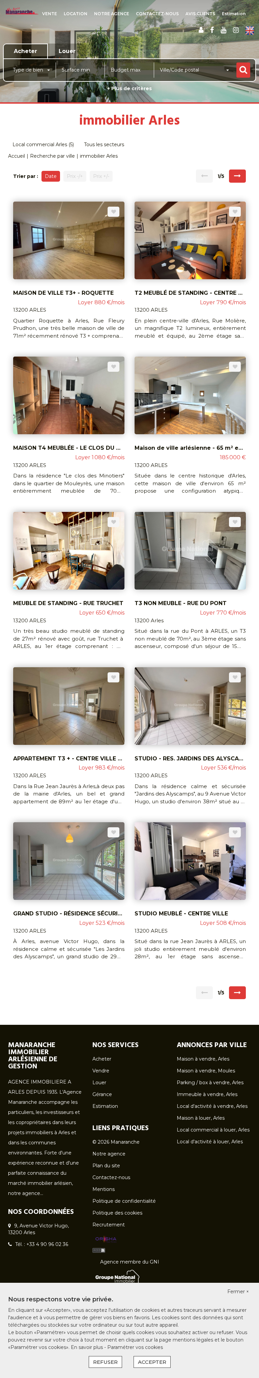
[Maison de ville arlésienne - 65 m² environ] (190, 395)
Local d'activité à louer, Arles (210, 1142)
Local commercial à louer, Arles (213, 1130)
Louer (99, 1083)
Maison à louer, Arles (201, 1118)
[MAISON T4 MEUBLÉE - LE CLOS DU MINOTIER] (68, 395)
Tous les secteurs (104, 144)
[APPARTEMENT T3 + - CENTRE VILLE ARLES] (68, 705)
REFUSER (105, 1362)
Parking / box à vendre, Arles (210, 1083)
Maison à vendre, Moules (206, 1071)
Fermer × (238, 1292)
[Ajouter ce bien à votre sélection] (113, 212)
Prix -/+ (75, 176)
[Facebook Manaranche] (211, 30)
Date (51, 176)
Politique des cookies (117, 1213)
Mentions (103, 1189)
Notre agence (108, 1154)
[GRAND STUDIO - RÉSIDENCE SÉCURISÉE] (68, 861)
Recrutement (108, 1225)
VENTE (49, 13)
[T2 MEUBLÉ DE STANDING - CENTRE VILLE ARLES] (190, 240)
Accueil (16, 156)
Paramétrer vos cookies (135, 1347)
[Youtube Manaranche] (223, 30)
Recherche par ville (52, 156)
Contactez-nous (111, 1177)
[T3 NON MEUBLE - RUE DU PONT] (190, 550)
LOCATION (75, 13)
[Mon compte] (201, 30)
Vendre (100, 1071)
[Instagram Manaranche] (235, 30)
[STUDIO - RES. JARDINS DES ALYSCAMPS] (190, 705)
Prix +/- (101, 176)
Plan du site (106, 1166)
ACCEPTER (152, 1362)
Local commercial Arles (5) (43, 144)
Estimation (234, 13)
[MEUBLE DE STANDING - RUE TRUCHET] (68, 550)
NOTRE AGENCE (111, 13)
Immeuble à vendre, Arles (207, 1094)
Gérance (102, 1094)
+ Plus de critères (129, 88)
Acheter (101, 1059)
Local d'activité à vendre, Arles (212, 1106)
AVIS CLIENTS (200, 13)
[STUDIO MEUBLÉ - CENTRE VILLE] (190, 861)
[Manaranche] (22, 11)
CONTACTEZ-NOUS (157, 13)
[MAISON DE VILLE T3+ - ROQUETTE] (68, 240)
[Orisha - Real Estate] (105, 1239)
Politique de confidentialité (124, 1201)
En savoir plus (87, 1347)
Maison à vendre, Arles (203, 1059)
